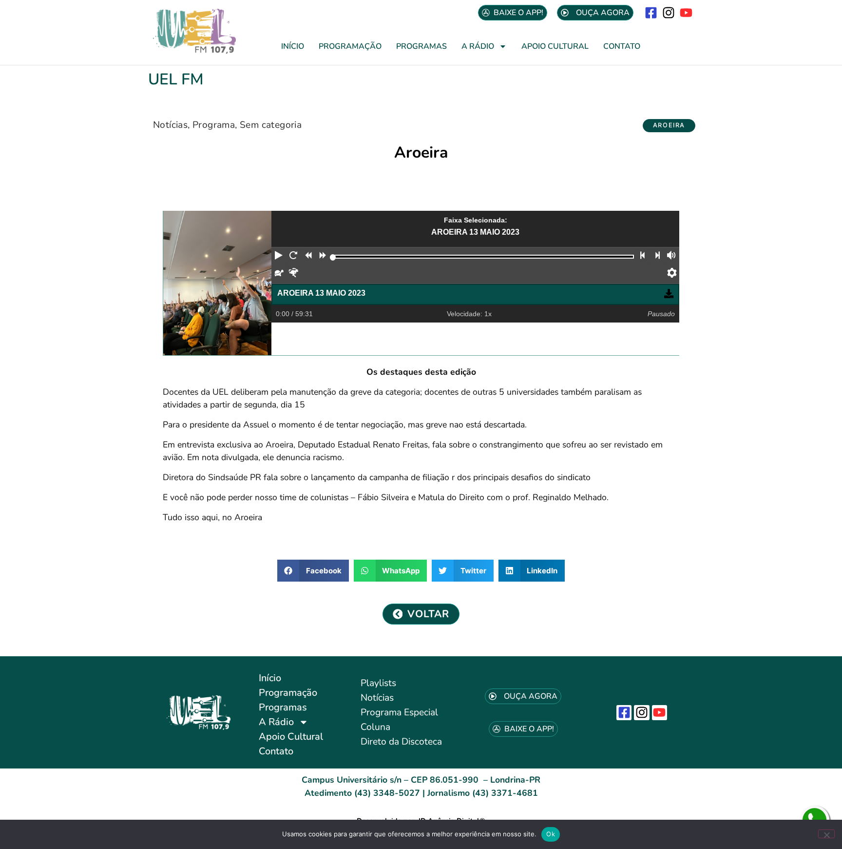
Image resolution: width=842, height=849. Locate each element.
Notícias (170, 125)
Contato (621, 46)
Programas (421, 46)
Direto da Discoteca (401, 741)
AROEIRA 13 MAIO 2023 (321, 293)
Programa (213, 125)
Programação (350, 46)
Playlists (378, 683)
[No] (826, 833)
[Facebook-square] (650, 12)
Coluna (375, 727)
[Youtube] (686, 12)
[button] (669, 125)
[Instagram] (668, 12)
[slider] (333, 257)
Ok (550, 834)
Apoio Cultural (555, 46)
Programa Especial (399, 712)
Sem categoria (271, 125)
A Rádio (477, 46)
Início (292, 46)
